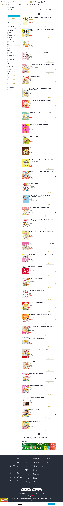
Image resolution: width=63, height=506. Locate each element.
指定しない (11, 64)
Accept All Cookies (52, 504)
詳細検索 (34, 1)
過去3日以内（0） (12, 66)
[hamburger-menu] (61, 2)
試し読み (49, 37)
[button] (41, 493)
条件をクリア (14, 18)
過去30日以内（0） (12, 69)
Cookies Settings (44, 504)
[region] (31, 504)
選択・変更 (14, 28)
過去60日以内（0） (12, 71)
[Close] (61, 504)
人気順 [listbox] (40, 9)
